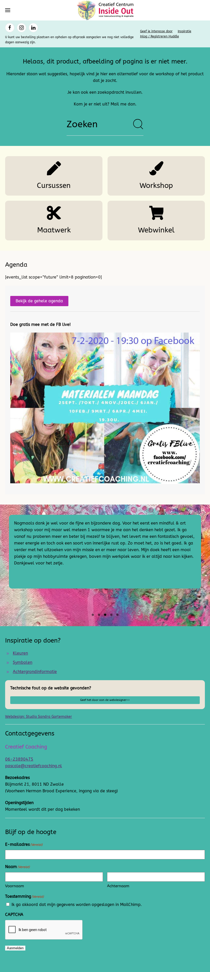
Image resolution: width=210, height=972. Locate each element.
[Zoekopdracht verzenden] (138, 124)
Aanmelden (15, 948)
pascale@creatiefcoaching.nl (33, 765)
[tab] (93, 615)
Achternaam (118, 886)
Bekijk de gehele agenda (39, 300)
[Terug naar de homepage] (105, 10)
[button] (7, 10)
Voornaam (14, 886)
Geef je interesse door (156, 31)
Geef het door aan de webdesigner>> (105, 700)
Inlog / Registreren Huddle (159, 36)
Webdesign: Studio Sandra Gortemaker (38, 716)
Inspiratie (184, 31)
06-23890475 (19, 759)
